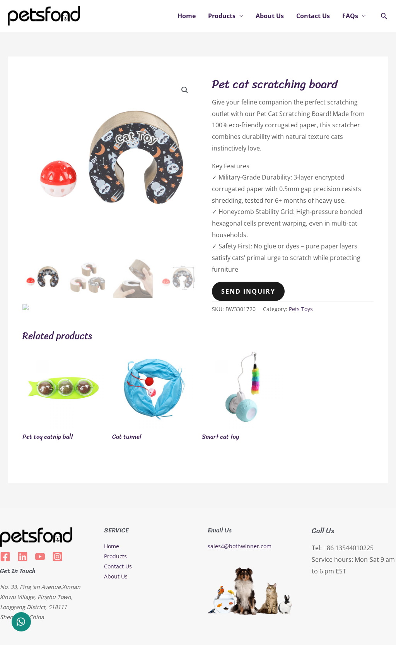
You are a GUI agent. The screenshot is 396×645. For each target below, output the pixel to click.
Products (222, 16)
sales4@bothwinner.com (239, 546)
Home (187, 16)
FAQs (350, 16)
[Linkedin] (22, 556)
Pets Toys (301, 309)
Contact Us (313, 16)
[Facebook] (5, 556)
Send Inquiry (248, 291)
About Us (270, 16)
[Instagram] (57, 556)
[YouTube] (40, 556)
